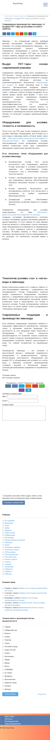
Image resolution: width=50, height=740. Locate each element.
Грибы (7, 528)
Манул (7, 663)
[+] (6, 533)
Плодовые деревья (12, 547)
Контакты (9, 719)
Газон (7, 525)
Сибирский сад (10, 630)
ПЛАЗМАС (8, 670)
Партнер (7, 640)
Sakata (7, 660)
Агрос (6, 666)
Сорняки (8, 564)
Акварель (8, 676)
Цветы (9, 571)
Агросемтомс (9, 679)
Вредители (9, 523)
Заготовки (11, 533)
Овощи (9, 542)
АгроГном (18, 3)
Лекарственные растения (15, 540)
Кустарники (9, 538)
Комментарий (7, 405)
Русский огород (10, 646)
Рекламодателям (11, 721)
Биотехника (9, 656)
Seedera (7, 686)
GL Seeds (8, 673)
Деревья (8, 530)
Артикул (7, 689)
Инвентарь (11, 535)
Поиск (7, 643)
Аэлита (7, 633)
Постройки (11, 552)
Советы (8, 562)
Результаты (42, 694)
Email (5, 401)
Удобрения (9, 567)
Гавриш (7, 627)
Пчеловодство (11, 557)
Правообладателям (12, 724)
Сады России (9, 650)
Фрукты (10, 569)
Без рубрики (10, 521)
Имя (4, 396)
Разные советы (11, 559)
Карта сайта (9, 716)
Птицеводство (12, 555)
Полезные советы (12, 550)
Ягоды (9, 574)
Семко (7, 653)
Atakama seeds (10, 683)
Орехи (7, 545)
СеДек (7, 637)
